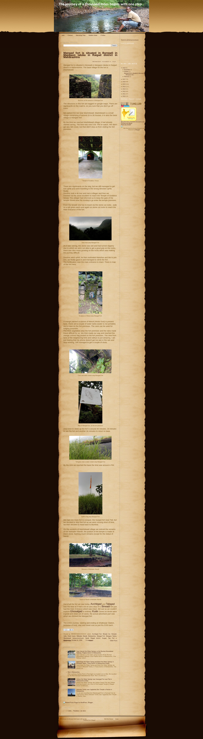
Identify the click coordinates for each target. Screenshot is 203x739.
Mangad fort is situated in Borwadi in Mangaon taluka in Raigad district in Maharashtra (90, 55)
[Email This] (64, 630)
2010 (124, 96)
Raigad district (95, 638)
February (126, 76)
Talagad (110, 603)
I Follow (102, 35)
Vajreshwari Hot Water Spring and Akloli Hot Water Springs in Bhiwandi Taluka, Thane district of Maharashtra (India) (95, 662)
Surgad (104, 638)
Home (57, 35)
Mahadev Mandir (82, 636)
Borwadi (114, 634)
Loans (116, 719)
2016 (124, 81)
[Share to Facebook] (70, 630)
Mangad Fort (101, 636)
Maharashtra (92, 636)
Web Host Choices (108, 719)
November (127, 69)
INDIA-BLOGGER (126, 125)
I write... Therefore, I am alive (77, 711)
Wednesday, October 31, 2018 (73, 640)
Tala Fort (111, 638)
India (65, 636)
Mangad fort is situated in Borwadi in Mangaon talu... (134, 74)
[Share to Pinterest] (72, 630)
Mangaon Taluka (111, 636)
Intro (63, 35)
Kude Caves (72, 636)
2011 (124, 94)
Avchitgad (96, 603)
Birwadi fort (106, 634)
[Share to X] (68, 630)
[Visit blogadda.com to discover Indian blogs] (125, 106)
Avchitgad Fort (97, 634)
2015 (124, 84)
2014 (124, 86)
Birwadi (106, 606)
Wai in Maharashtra (74, 672)
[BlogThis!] (66, 630)
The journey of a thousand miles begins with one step (73, 719)
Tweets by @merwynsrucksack (130, 40)
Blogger (137, 130)
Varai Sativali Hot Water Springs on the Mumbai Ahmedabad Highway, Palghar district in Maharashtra (94, 652)
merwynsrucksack (78, 638)
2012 (124, 91)
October (126, 71)
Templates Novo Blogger (89, 720)
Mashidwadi (67, 638)
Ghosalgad (76, 611)
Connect (70, 35)
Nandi (87, 638)
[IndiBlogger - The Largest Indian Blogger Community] (128, 120)
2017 (124, 79)
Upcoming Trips (81, 35)
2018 (124, 68)
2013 (124, 89)
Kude (95, 611)
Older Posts (113, 640)
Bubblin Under (93, 35)
